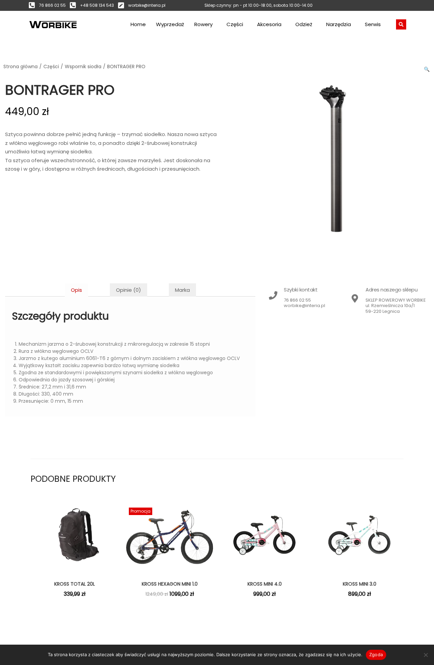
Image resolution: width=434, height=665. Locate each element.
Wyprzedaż (170, 24)
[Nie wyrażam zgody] (425, 654)
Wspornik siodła (83, 66)
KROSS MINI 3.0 (359, 584)
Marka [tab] (182, 289)
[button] (427, 67)
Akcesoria (269, 24)
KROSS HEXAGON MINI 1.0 (170, 584)
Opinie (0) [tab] (128, 289)
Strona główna (20, 66)
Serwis (373, 24)
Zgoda (376, 654)
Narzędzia (338, 24)
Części (234, 24)
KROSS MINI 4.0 (265, 584)
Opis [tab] (76, 289)
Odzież (303, 24)
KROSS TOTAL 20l (74, 584)
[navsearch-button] (401, 24)
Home (138, 24)
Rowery (203, 24)
